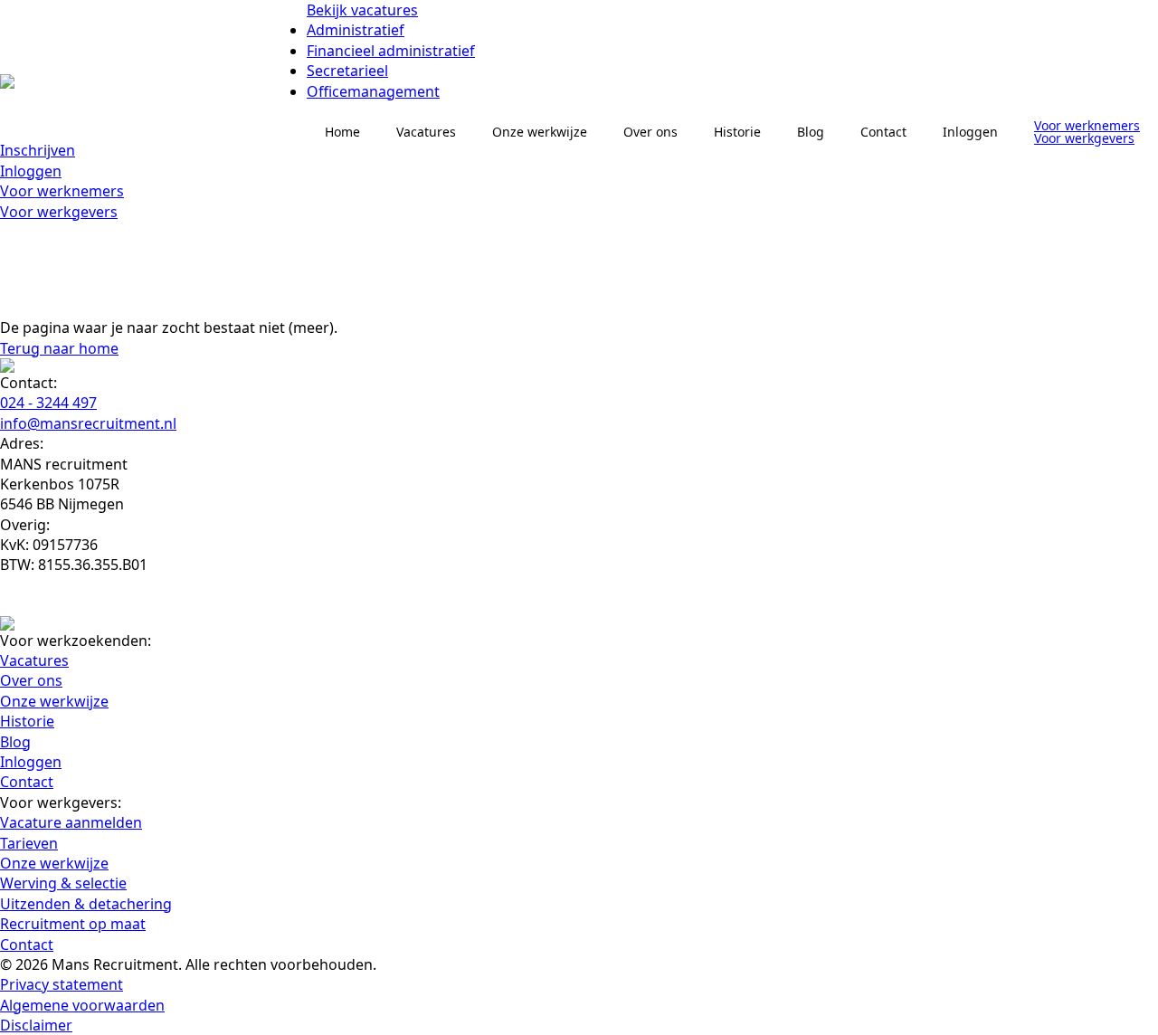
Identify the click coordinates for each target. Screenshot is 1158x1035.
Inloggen (31, 171)
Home (342, 131)
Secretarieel (347, 71)
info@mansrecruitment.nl (88, 423)
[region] (235, 902)
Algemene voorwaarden (82, 1005)
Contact (883, 131)
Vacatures (426, 131)
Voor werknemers (62, 191)
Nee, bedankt (121, 957)
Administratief (355, 30)
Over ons (650, 131)
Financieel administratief (391, 51)
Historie (737, 131)
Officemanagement (373, 91)
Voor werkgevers (59, 212)
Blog (810, 131)
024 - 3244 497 (48, 403)
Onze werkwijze (539, 131)
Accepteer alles (262, 957)
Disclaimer (36, 1025)
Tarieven (29, 843)
